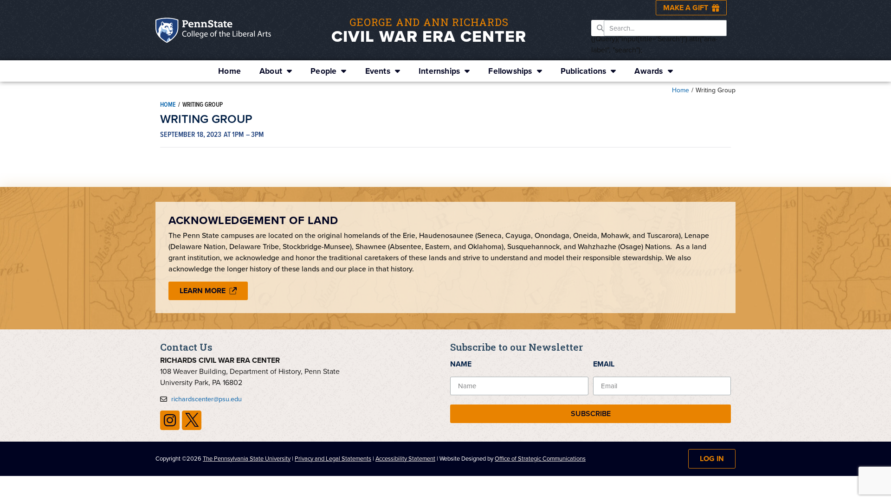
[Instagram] (170, 420)
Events (377, 71)
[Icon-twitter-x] (191, 420)
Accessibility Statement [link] (405, 458)
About (270, 71)
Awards (648, 71)
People (323, 71)
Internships (439, 71)
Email (603, 364)
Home (229, 71)
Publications (583, 71)
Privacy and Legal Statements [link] (333, 458)
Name (460, 364)
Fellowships (510, 71)
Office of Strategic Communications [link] (540, 458)
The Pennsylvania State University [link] (247, 458)
